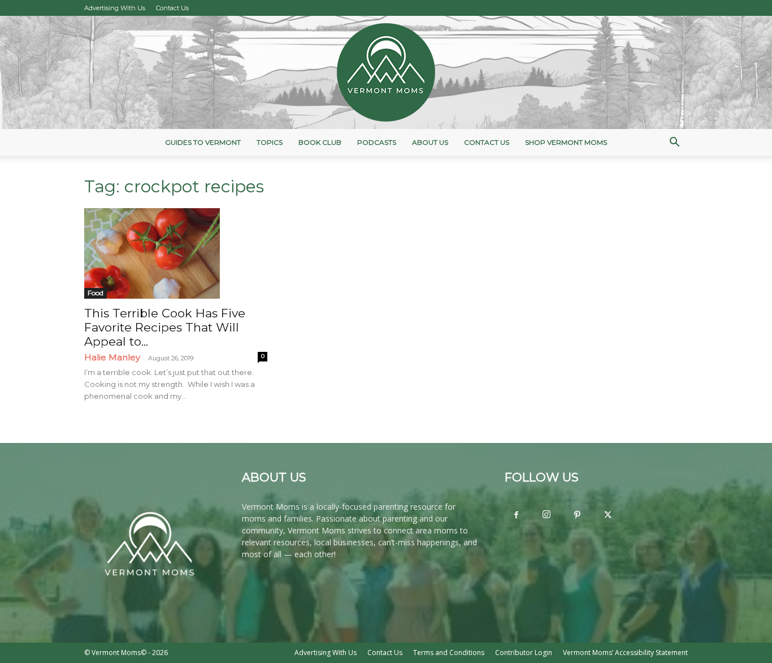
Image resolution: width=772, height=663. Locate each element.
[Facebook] (516, 515)
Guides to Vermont (203, 142)
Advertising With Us (114, 8)
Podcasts (376, 142)
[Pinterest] (577, 515)
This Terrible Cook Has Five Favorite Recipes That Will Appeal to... (164, 327)
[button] (674, 143)
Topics (270, 142)
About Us (430, 142)
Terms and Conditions (448, 652)
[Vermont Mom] (386, 72)
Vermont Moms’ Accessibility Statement (625, 652)
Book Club (319, 142)
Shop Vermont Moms (566, 142)
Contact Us (172, 8)
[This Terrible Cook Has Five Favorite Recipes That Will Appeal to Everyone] (175, 253)
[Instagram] (546, 514)
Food (95, 293)
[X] (607, 515)
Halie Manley (112, 357)
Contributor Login (523, 652)
